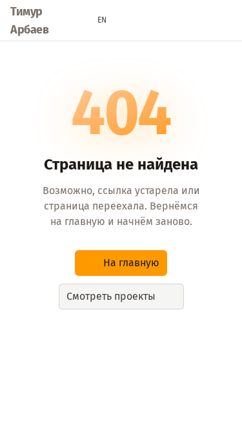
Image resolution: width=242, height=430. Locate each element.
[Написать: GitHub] (200, 20)
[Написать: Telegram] (176, 20)
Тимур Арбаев (29, 21)
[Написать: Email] (151, 20)
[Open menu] (225, 20)
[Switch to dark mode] (127, 20)
